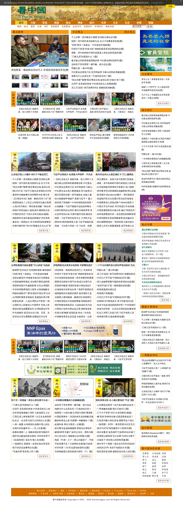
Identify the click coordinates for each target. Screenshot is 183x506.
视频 (150, 22)
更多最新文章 (163, 348)
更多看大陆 (43, 230)
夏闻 (164, 460)
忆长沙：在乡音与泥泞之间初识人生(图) (31, 420)
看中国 (33, 12)
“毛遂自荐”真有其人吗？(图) (26, 451)
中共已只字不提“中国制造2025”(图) (113, 278)
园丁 (144, 466)
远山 (154, 460)
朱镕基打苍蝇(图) (105, 293)
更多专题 (165, 300)
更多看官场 (86, 230)
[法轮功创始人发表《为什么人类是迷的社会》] (156, 31)
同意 (170, 6)
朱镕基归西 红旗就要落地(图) (111, 316)
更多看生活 (86, 456)
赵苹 (164, 466)
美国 (56, 22)
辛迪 (164, 476)
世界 (103, 22)
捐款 (62, 491)
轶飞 (144, 460)
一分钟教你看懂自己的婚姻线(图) (156, 159)
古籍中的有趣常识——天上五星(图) (29, 428)
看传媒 (111, 493)
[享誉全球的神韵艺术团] (156, 196)
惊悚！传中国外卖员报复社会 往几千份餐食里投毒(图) (97, 41)
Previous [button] (19, 125)
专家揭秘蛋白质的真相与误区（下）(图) (74, 451)
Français (118, 491)
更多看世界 (86, 321)
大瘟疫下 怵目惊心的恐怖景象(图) (113, 440)
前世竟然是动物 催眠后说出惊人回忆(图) (116, 451)
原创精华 (55, 26)
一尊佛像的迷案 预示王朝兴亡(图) (113, 409)
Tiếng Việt (131, 491)
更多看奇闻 (128, 456)
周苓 (144, 463)
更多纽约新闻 (163, 442)
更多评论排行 (163, 408)
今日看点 (77, 32)
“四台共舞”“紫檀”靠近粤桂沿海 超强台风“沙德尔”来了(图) (97, 80)
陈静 (154, 463)
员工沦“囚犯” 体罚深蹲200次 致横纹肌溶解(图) (93, 88)
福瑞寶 (121, 493)
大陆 (33, 22)
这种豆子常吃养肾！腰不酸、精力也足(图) (91, 64)
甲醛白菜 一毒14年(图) (82, 68)
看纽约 (101, 493)
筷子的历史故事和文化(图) (25, 447)
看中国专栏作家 (151, 448)
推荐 (33, 26)
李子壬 (165, 472)
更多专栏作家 (163, 481)
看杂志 (82, 493)
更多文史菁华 (163, 103)
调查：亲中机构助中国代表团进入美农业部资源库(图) (96, 53)
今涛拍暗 (156, 453)
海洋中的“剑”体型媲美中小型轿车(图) (114, 428)
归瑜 (164, 456)
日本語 (143, 491)
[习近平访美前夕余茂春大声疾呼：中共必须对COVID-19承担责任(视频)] (75, 99)
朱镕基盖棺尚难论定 (106, 289)
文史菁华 (147, 74)
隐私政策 (96, 491)
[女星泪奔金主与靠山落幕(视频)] (27, 125)
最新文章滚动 (150, 306)
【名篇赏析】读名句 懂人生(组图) (28, 440)
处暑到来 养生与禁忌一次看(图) (70, 424)
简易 (164, 453)
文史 (115, 22)
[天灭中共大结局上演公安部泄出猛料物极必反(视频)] (51, 125)
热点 (26, 26)
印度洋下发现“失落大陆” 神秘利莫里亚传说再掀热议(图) (97, 49)
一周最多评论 (150, 355)
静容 (154, 469)
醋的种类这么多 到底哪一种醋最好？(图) (74, 420)
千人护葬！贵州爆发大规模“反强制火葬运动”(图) (94, 37)
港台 (68, 22)
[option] (40, 53)
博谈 (80, 22)
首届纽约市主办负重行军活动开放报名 (115, 199)
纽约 (91, 22)
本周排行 (99, 26)
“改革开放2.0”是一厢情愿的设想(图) (113, 285)
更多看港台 (43, 321)
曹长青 (155, 476)
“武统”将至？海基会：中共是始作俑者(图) (91, 45)
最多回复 (110, 26)
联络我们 (53, 491)
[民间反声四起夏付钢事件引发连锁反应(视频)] (99, 125)
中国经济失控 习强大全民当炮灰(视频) (31, 214)
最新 (19, 26)
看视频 (91, 493)
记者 (39, 26)
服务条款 (84, 491)
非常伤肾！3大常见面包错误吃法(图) (72, 447)
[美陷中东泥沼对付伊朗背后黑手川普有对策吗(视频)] (75, 347)
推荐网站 (33, 493)
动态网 (143, 493)
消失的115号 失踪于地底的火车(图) (113, 447)
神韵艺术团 (58, 493)
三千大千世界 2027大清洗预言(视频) (114, 413)
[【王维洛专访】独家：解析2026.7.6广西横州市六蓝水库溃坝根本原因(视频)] (51, 99)
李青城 (165, 469)
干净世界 (44, 493)
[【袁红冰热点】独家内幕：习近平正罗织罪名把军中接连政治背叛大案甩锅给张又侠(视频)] (75, 125)
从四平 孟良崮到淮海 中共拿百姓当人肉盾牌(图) (94, 84)
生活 (127, 22)
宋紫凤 (145, 453)
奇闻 (139, 22)
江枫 (154, 472)
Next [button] (133, 125)
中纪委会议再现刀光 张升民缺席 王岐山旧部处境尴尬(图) (98, 72)
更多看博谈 (128, 321)
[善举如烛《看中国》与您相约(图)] (156, 59)
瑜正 (144, 472)
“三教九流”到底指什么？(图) (84, 56)
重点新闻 (18, 32)
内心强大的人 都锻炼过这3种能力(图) (72, 436)
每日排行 (147, 110)
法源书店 (71, 493)
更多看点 (129, 32)
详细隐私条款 (156, 3)
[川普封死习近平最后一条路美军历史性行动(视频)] (99, 99)
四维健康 (146, 476)
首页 (21, 22)
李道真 (155, 456)
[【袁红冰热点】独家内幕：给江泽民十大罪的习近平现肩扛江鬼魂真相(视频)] (27, 99)
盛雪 (154, 466)
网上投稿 (41, 491)
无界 (152, 493)
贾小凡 (145, 456)
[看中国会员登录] (156, 52)
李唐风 (165, 463)
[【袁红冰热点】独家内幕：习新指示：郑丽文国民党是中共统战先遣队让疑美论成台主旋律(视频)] (123, 99)
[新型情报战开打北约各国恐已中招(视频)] (123, 125)
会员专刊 (77, 26)
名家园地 (66, 26)
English (107, 491)
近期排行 (88, 26)
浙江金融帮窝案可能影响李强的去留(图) (116, 282)
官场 (44, 22)
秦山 (144, 469)
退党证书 (131, 493)
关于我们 (72, 491)
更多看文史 (43, 456)
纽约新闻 (147, 428)
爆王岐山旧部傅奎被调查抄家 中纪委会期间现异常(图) (97, 60)
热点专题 (147, 224)
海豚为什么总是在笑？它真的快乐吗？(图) (91, 76)
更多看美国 (128, 230)
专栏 (46, 26)
